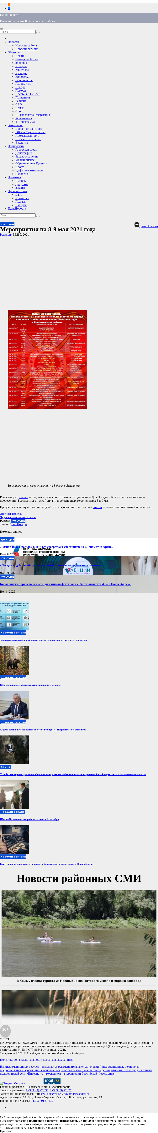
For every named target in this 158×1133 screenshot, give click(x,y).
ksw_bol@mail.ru (51, 1093)
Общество (14, 52)
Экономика (15, 125)
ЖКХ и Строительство (30, 132)
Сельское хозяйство (28, 139)
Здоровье (21, 62)
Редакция (6, 234)
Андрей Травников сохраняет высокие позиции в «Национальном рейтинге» (43, 729)
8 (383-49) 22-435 (37, 1090)
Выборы (20, 180)
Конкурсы (22, 69)
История (21, 66)
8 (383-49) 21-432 (42, 1100)
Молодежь (22, 76)
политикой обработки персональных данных (60, 1120)
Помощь (20, 90)
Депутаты (21, 184)
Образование (24, 80)
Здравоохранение (26, 156)
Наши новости (9, 14)
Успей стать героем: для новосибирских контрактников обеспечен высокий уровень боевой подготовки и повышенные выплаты (73, 774)
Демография (23, 153)
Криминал (22, 198)
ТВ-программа (25, 121)
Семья (19, 108)
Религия (20, 101)
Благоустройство (26, 59)
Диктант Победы (11, 513)
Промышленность (27, 135)
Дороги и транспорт (28, 128)
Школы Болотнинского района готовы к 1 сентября (29, 819)
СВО (18, 104)
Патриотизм (23, 83)
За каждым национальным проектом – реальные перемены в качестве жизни (43, 640)
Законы (20, 187)
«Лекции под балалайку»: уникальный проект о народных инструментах (51, 565)
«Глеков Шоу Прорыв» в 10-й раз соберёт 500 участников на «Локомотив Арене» (56, 546)
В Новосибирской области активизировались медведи (30, 684)
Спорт (19, 111)
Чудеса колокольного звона (18, 517)
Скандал (21, 205)
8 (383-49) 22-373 (61, 1090)
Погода (20, 87)
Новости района (26, 45)
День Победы (18, 524)
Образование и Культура (31, 163)
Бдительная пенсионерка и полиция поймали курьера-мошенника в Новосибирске (46, 864)
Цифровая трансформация (32, 114)
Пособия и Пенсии (27, 94)
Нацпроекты (16, 146)
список (97, 507)
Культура (21, 73)
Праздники (22, 97)
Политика (14, 177)
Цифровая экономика (29, 170)
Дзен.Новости (17, 208)
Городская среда (26, 149)
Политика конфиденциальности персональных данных (36, 1059)
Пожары (20, 201)
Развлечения (23, 118)
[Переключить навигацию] (1, 28)
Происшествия (17, 191)
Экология (21, 142)
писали (23, 497)
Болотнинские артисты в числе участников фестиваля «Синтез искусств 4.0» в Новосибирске (65, 584)
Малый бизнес (24, 160)
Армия (19, 55)
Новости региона (26, 49)
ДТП (18, 194)
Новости (13, 42)
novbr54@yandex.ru (76, 1093)
